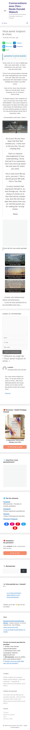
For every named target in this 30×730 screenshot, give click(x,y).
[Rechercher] (24, 571)
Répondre (7, 393)
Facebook (6, 502)
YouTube (6, 514)
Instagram (7, 509)
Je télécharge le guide (15, 447)
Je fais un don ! (15, 553)
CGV (4, 716)
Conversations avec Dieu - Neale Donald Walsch (18, 7)
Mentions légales (9, 714)
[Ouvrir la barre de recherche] (27, 23)
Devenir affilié (7, 718)
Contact (6, 712)
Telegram (14, 519)
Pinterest (6, 519)
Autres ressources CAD (10, 627)
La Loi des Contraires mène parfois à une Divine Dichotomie (14, 595)
